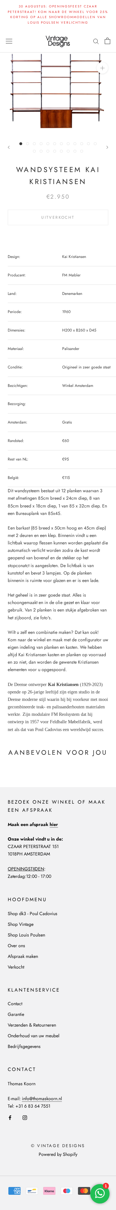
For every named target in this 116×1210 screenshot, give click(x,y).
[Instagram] (25, 1117)
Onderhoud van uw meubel (33, 1035)
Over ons (16, 945)
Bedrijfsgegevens (24, 1046)
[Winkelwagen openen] (107, 41)
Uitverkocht (57, 217)
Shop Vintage (21, 924)
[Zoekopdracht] (96, 40)
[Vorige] (9, 147)
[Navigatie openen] (9, 40)
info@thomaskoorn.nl (42, 1098)
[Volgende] (107, 147)
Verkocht (16, 967)
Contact (15, 1003)
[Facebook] (10, 1117)
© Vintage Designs (58, 1146)
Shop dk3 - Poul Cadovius (32, 913)
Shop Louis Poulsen (26, 935)
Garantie (16, 1014)
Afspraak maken (23, 956)
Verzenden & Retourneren (32, 1025)
